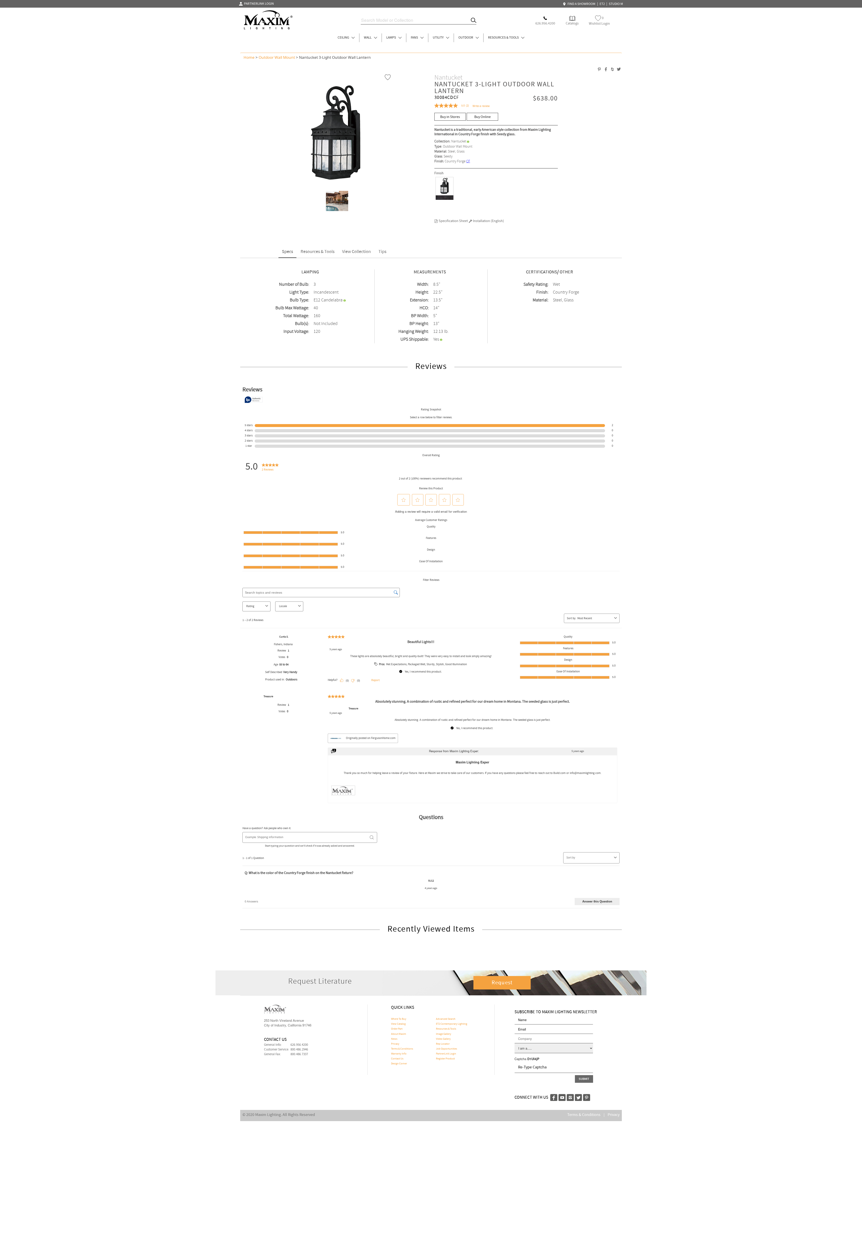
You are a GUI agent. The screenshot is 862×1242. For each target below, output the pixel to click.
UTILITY (438, 37)
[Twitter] (578, 1097)
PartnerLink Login (446, 1054)
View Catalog (398, 1024)
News (394, 1039)
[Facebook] (553, 1097)
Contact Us (397, 1059)
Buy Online (482, 117)
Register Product (445, 1059)
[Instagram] (570, 1097)
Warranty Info (399, 1054)
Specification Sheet (453, 221)
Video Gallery (443, 1039)
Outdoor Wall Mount (277, 57)
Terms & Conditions (402, 1049)
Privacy (395, 1044)
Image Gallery (443, 1034)
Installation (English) (488, 221)
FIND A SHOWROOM (580, 4)
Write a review (481, 106)
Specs (287, 252)
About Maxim (398, 1034)
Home (249, 57)
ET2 (602, 4)
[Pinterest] (586, 1097)
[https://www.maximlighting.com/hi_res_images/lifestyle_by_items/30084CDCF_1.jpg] (335, 201)
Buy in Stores (450, 117)
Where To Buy (398, 1019)
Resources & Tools (317, 252)
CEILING (344, 37)
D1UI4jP (533, 1059)
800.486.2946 (299, 1049)
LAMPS (391, 37)
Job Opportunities (446, 1049)
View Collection (356, 252)
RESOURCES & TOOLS (503, 37)
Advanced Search (445, 1019)
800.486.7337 (299, 1054)
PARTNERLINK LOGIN (258, 4)
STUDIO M (616, 4)
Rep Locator (443, 1044)
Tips (382, 252)
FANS (415, 37)
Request (502, 983)
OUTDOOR (466, 37)
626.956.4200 (299, 1045)
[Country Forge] (444, 188)
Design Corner (399, 1064)
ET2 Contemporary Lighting (451, 1024)
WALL (368, 37)
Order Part (396, 1029)
